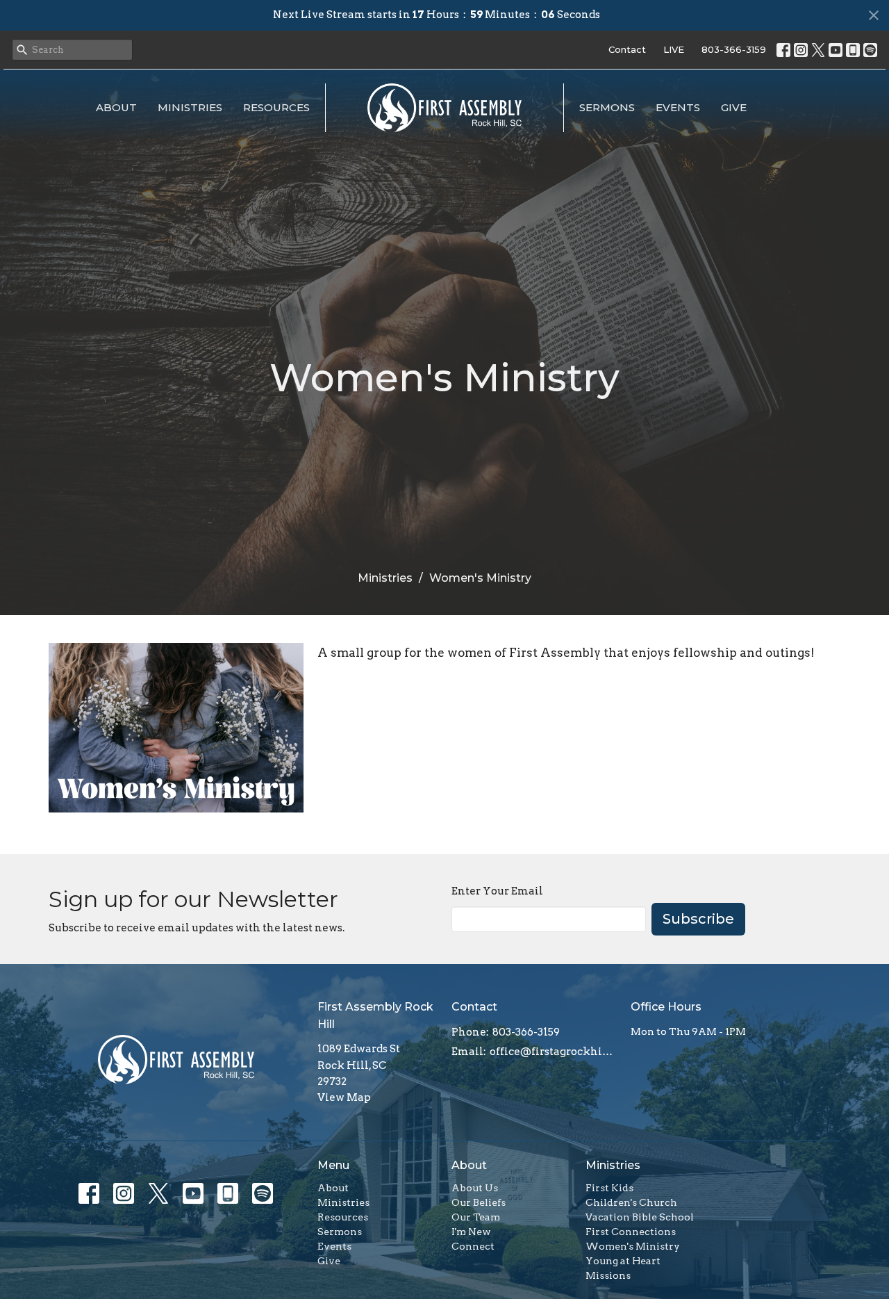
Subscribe (698, 918)
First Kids (609, 1187)
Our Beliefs (478, 1202)
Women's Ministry (632, 1246)
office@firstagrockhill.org (553, 1051)
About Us (474, 1187)
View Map (344, 1097)
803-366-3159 (733, 49)
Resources (276, 107)
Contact (627, 49)
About (116, 107)
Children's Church (631, 1202)
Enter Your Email (497, 891)
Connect (473, 1246)
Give (734, 107)
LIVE (673, 49)
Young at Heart (622, 1260)
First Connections (630, 1231)
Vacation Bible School (639, 1217)
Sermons (607, 107)
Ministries (190, 107)
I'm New (471, 1231)
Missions (608, 1275)
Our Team (475, 1217)
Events (678, 107)
